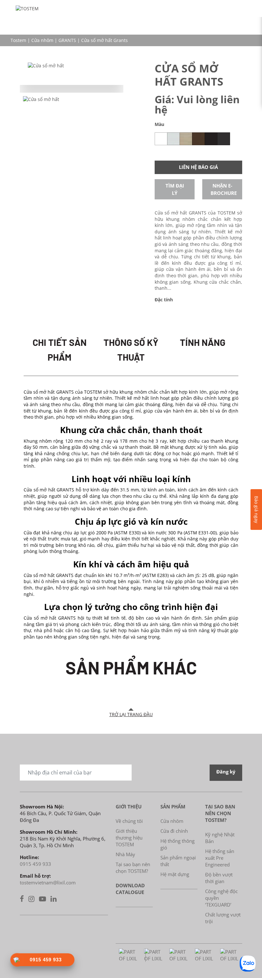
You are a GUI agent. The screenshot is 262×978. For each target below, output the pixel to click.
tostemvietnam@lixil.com (48, 882)
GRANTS (67, 40)
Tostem (18, 40)
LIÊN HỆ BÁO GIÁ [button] (198, 167)
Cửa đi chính (174, 831)
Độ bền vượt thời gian (219, 877)
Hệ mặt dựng (174, 874)
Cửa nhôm (42, 40)
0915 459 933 (35, 864)
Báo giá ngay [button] (256, 509)
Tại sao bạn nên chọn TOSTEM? (133, 867)
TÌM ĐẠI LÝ (175, 189)
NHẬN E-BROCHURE (224, 189)
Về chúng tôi (129, 821)
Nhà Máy (125, 854)
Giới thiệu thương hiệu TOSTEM (129, 838)
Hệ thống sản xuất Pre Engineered (219, 858)
